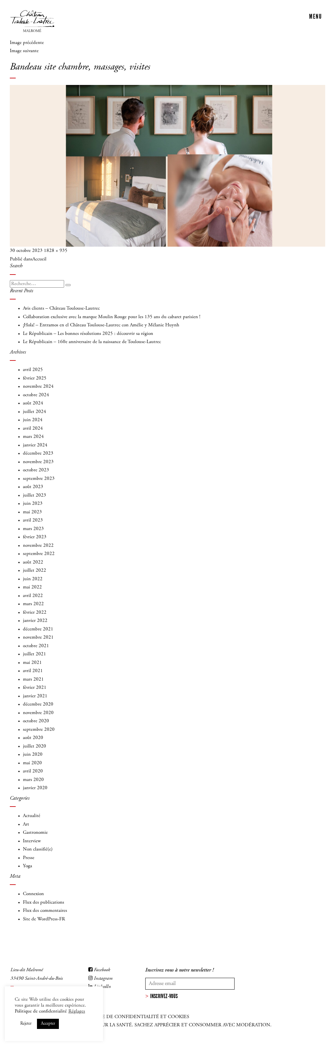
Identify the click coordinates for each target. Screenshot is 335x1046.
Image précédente (27, 42)
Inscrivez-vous (164, 996)
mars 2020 (33, 779)
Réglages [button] (76, 1011)
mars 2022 (33, 604)
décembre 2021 (38, 629)
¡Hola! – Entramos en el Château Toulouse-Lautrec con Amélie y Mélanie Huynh (101, 325)
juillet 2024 (34, 411)
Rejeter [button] (25, 1024)
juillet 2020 (34, 746)
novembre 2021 (38, 637)
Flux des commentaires (45, 910)
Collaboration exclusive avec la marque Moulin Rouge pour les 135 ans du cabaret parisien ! (111, 317)
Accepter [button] (48, 1024)
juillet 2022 (34, 570)
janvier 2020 (35, 788)
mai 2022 (32, 587)
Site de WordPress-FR (44, 919)
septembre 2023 (39, 478)
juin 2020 (33, 754)
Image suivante (24, 51)
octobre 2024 (36, 395)
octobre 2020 (36, 721)
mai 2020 (32, 763)
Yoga (27, 866)
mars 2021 (33, 679)
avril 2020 (33, 771)
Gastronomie (35, 832)
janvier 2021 (35, 696)
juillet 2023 (34, 495)
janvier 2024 (35, 445)
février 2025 (34, 378)
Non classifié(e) (38, 849)
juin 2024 (33, 420)
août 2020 (33, 737)
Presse (28, 857)
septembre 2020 (39, 729)
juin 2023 (33, 503)
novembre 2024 (38, 386)
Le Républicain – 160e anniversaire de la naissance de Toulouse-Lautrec (92, 341)
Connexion (33, 894)
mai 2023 (32, 512)
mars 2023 (33, 528)
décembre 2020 (38, 704)
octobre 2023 (36, 470)
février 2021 (34, 687)
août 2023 (33, 486)
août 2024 (33, 403)
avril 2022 (33, 595)
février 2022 (34, 612)
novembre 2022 (38, 545)
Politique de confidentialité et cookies (134, 1017)
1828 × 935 (55, 250)
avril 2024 (33, 428)
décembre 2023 (38, 453)
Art (26, 824)
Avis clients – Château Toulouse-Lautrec (61, 308)
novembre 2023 (38, 462)
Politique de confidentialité (41, 1011)
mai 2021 (32, 662)
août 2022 (33, 562)
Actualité (31, 815)
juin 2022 (33, 579)
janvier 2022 (35, 620)
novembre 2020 (38, 712)
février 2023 (34, 537)
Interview (32, 841)
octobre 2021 (36, 646)
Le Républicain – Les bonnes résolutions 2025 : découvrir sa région (88, 333)
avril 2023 (33, 520)
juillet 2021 (34, 654)
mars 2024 (33, 436)
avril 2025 (33, 369)
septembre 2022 (39, 553)
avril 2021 (33, 670)
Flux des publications (43, 902)
